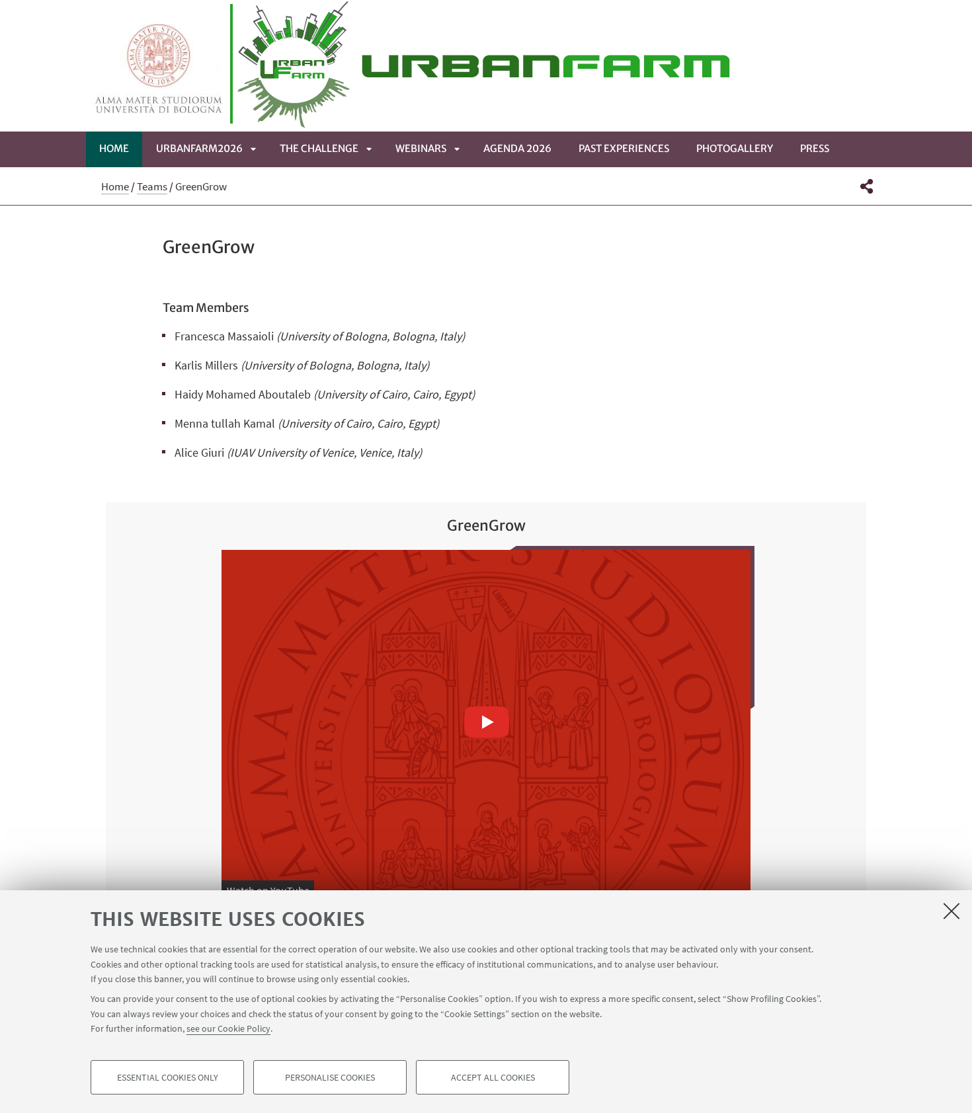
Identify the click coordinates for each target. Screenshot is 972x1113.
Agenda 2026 (517, 148)
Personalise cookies (330, 1077)
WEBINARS (420, 148)
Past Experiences (624, 148)
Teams (152, 186)
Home (114, 148)
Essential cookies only (167, 1077)
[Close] (951, 910)
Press (814, 148)
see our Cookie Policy (228, 1028)
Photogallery (734, 148)
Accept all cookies (493, 1077)
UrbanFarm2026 (199, 148)
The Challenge (319, 148)
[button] (866, 186)
